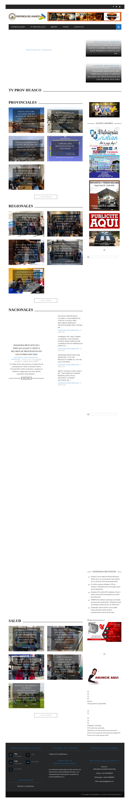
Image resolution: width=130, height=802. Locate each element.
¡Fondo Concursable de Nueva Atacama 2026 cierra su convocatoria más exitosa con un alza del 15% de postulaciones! (105, 579)
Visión (66, 27)
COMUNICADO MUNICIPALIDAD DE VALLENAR (65, 146)
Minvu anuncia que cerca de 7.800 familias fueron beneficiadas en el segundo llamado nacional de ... (70, 375)
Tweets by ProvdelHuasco (58, 754)
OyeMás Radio (18, 27)
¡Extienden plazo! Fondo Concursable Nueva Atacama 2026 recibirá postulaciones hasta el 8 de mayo (104, 610)
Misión (54, 27)
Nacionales (20, 258)
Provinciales (32, 127)
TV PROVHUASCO (38, 27)
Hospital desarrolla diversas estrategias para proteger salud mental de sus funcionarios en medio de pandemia (26, 693)
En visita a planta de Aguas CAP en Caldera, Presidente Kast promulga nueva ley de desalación (105, 587)
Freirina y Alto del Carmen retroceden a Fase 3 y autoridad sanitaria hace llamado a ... (26, 664)
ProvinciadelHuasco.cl (95, 794)
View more (46, 58)
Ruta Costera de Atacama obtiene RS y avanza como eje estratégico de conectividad (65, 117)
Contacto (79, 27)
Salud (32, 646)
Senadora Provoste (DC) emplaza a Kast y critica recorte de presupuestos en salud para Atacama (26, 249)
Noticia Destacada (21, 127)
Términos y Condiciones (25, 786)
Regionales (21, 129)
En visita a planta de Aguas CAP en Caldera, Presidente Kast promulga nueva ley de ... (65, 221)
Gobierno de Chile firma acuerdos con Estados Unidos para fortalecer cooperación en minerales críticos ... (70, 341)
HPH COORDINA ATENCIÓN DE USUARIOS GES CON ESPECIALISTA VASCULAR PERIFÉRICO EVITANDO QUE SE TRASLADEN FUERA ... (65, 664)
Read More (26, 378)
